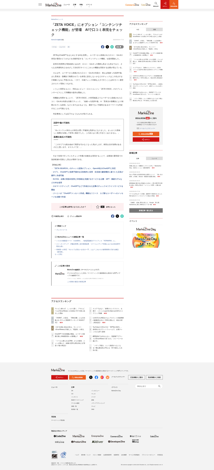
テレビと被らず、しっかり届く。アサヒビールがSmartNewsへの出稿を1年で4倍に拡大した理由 (70, 310)
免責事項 (116, 455)
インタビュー (95, 390)
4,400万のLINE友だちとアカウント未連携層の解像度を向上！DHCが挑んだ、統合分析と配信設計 (108, 320)
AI (68, 47)
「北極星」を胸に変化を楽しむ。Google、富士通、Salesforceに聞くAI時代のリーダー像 (144, 203)
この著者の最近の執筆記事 (76, 281)
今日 (137, 29)
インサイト (74, 397)
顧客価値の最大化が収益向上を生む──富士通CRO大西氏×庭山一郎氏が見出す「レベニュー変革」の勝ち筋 (145, 184)
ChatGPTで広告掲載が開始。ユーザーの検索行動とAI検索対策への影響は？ (70, 335)
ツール (54, 47)
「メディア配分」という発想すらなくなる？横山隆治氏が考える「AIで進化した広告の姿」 (107, 347)
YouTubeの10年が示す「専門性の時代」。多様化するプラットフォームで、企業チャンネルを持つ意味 (108, 329)
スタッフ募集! (97, 455)
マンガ (93, 394)
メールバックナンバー (147, 128)
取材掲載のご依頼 (154, 377)
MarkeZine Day (116, 390)
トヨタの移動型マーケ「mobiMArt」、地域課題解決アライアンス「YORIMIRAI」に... (86, 241)
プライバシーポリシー (148, 455)
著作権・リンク (86, 455)
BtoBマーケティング (77, 400)
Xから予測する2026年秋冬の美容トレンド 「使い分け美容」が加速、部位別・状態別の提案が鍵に (146, 175)
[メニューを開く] (40, 4)
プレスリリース (61, 230)
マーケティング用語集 (58, 420)
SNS (92, 409)
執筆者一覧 (74, 409)
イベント (89, 4)
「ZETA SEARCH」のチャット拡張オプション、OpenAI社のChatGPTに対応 (84, 168)
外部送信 (160, 455)
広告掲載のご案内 (136, 377)
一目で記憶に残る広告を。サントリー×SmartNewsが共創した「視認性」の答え (69, 328)
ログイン (147, 139)
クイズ (93, 397)
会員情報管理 (107, 455)
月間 (154, 29)
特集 (81, 4)
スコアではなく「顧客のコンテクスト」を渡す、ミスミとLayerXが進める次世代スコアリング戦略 (108, 310)
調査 (92, 400)
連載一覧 (74, 406)
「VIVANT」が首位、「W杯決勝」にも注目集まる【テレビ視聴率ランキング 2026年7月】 (70, 320)
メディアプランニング (98, 403)
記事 (74, 4)
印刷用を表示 (59, 216)
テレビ (93, 406)
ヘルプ (77, 455)
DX (72, 390)
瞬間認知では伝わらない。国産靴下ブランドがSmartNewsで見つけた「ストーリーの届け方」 (108, 338)
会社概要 (124, 455)
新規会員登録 (146, 134)
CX (72, 394)
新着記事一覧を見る (146, 210)
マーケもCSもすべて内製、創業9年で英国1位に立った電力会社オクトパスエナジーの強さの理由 (145, 195)
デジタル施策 (75, 403)
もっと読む (59, 254)
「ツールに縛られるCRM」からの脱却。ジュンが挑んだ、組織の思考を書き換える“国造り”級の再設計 (70, 343)
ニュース (67, 4)
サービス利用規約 (134, 455)
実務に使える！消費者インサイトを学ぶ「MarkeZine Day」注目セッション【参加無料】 (145, 167)
